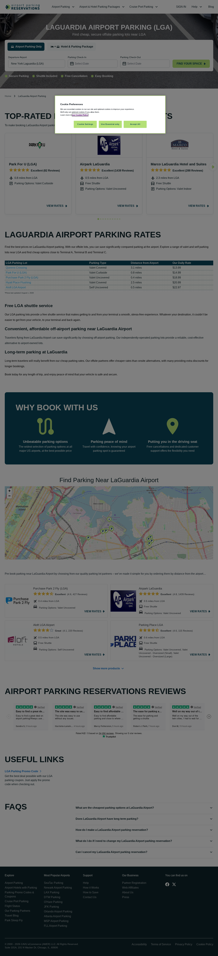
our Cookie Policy (80, 115)
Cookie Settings (85, 124)
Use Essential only (110, 124)
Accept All (135, 124)
